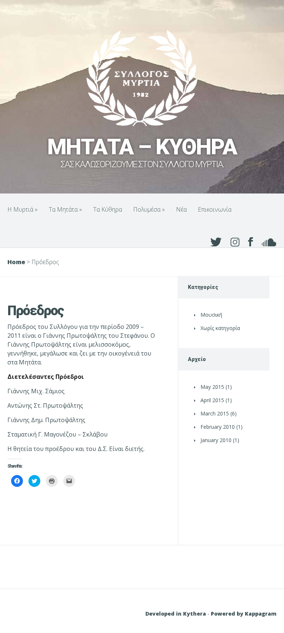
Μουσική (211, 314)
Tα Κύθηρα (107, 209)
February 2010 (217, 426)
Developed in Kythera (175, 613)
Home (16, 262)
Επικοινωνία (214, 209)
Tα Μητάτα (65, 209)
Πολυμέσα (149, 209)
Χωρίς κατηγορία (220, 327)
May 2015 (212, 386)
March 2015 (214, 413)
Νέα (181, 209)
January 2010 (215, 440)
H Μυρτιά (22, 209)
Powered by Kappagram (244, 613)
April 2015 (212, 400)
